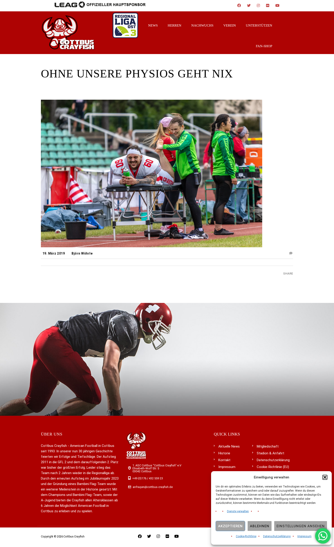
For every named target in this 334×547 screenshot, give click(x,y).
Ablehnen (259, 526)
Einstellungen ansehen (301, 526)
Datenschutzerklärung (277, 536)
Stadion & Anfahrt (270, 453)
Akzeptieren (230, 526)
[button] (325, 477)
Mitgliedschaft (268, 446)
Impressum (304, 536)
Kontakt (224, 460)
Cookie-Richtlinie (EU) (273, 467)
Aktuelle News (229, 446)
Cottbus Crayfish (73, 536)
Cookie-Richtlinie (246, 536)
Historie (224, 453)
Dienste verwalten (238, 511)
